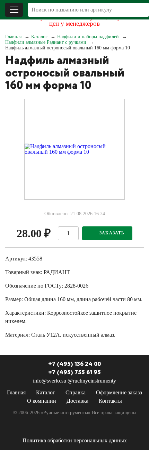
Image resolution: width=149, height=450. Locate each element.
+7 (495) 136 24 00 (74, 364)
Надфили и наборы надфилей (88, 36)
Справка (75, 392)
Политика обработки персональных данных (75, 440)
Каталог (39, 36)
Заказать (112, 233)
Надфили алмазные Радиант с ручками (45, 42)
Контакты (110, 401)
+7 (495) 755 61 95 (74, 372)
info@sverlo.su (49, 381)
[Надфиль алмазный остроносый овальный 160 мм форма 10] (74, 149)
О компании (41, 401)
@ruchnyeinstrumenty (92, 381)
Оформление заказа (119, 392)
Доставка (77, 401)
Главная (13, 36)
